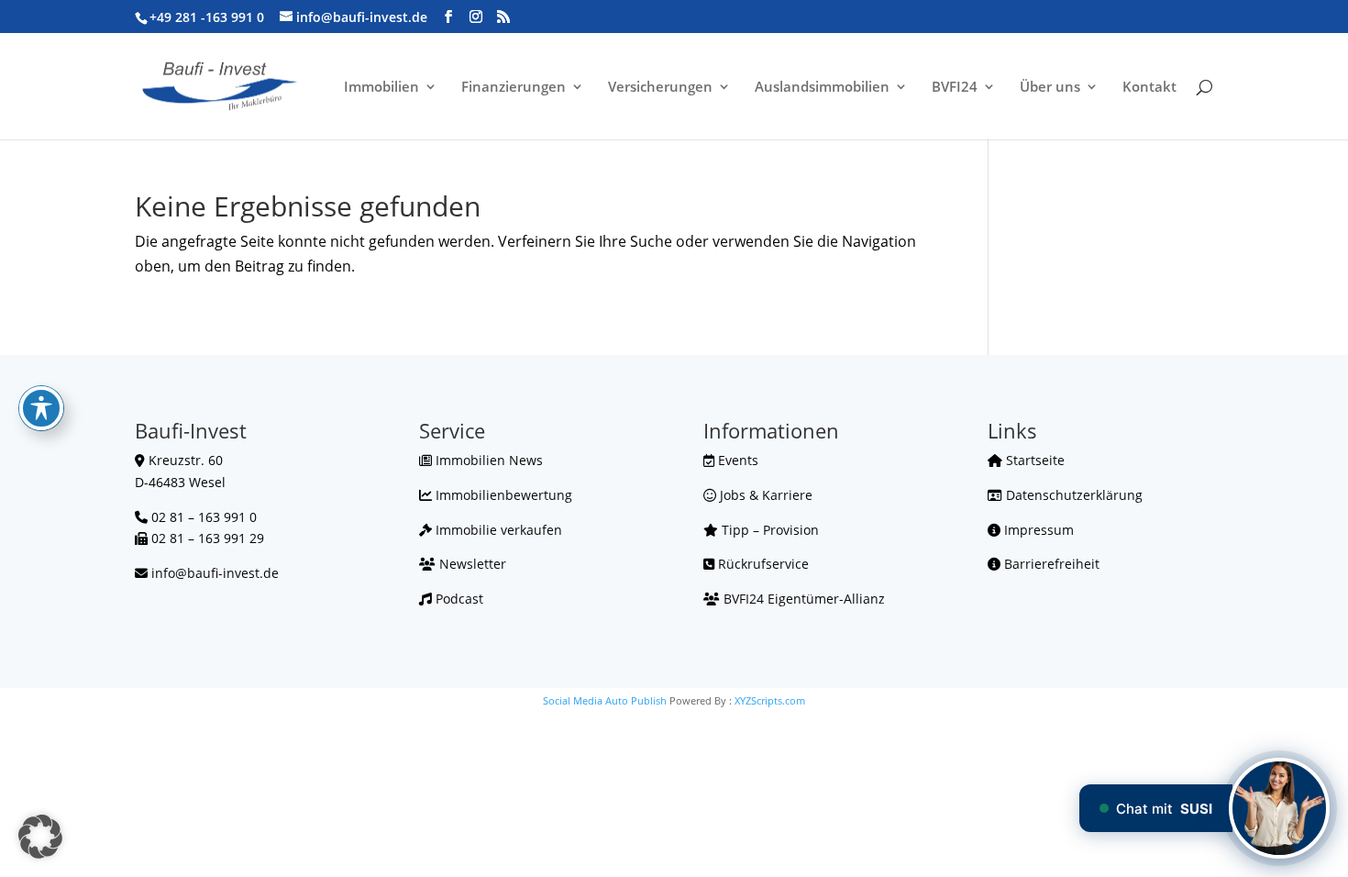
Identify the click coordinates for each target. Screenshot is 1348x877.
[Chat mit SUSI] (1279, 808)
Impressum (1037, 529)
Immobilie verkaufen (497, 529)
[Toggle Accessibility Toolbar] (41, 408)
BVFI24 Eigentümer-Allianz (802, 598)
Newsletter (471, 563)
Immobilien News (487, 460)
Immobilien (381, 87)
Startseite (1033, 460)
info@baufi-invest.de (215, 573)
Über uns (1050, 87)
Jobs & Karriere (764, 495)
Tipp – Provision (768, 529)
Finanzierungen (513, 87)
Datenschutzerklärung (1072, 495)
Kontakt (1149, 87)
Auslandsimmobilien (822, 87)
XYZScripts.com (770, 700)
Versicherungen (660, 87)
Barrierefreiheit (1049, 563)
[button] (40, 836)
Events (736, 460)
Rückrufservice (761, 563)
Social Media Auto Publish (605, 700)
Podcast (457, 598)
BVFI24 (955, 87)
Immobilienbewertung (502, 495)
